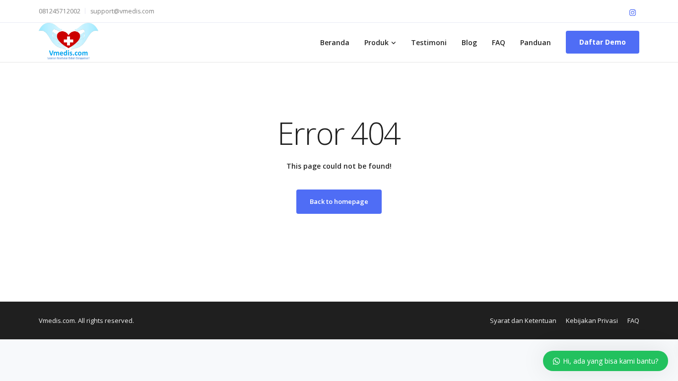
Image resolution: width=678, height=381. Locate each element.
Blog (469, 42)
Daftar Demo (602, 42)
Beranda (334, 42)
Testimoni (429, 42)
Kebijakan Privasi (592, 320)
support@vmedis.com (122, 11)
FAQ (498, 42)
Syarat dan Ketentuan (523, 320)
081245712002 (59, 11)
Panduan (535, 42)
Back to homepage (339, 201)
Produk (376, 42)
